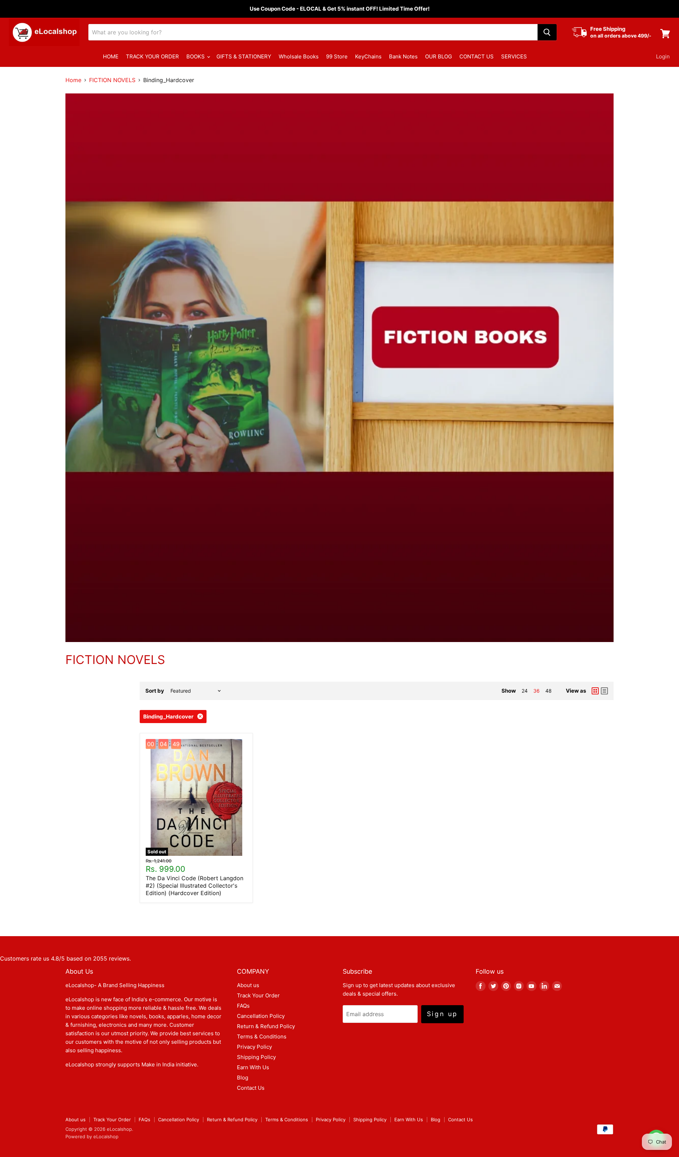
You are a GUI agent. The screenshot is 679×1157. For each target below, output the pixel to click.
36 (536, 691)
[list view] (604, 690)
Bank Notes (403, 56)
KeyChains (368, 56)
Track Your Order (258, 995)
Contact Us (251, 1087)
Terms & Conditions (261, 1036)
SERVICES (514, 56)
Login (663, 56)
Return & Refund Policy (266, 1026)
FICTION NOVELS (112, 80)
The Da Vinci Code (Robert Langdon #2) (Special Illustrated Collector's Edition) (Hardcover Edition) (194, 886)
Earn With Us (253, 1067)
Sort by (154, 691)
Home (73, 80)
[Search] (547, 32)
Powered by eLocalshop (91, 1136)
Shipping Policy (256, 1057)
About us (248, 985)
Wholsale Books (299, 56)
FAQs (243, 1005)
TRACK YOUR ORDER (152, 56)
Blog (242, 1077)
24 (525, 691)
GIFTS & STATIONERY (243, 56)
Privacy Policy (254, 1046)
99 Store (337, 56)
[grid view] (595, 690)
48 (548, 691)
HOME (110, 56)
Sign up (442, 1014)
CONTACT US (476, 56)
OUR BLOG (438, 56)
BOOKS (196, 56)
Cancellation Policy (261, 1016)
